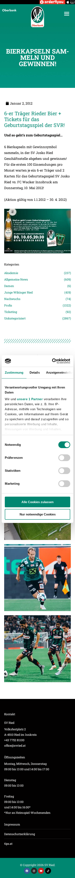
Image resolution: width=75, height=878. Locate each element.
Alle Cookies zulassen (37, 502)
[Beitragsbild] (37, 577)
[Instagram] (34, 871)
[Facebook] (27, 871)
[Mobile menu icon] (66, 14)
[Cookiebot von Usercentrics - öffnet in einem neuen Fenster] (53, 361)
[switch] (64, 457)
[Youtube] (41, 871)
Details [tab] (35, 372)
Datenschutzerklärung (19, 834)
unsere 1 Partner (30, 399)
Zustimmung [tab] (14, 372)
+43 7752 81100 (14, 740)
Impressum (12, 824)
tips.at (8, 844)
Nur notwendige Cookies (38, 514)
